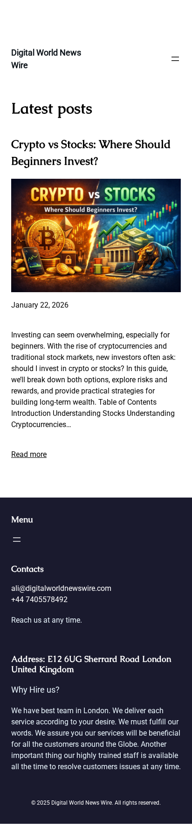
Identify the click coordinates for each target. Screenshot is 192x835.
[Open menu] (175, 58)
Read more (29, 454)
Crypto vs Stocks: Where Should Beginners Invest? (91, 152)
